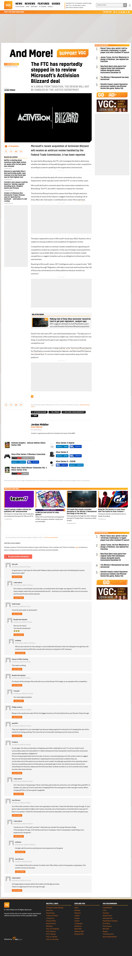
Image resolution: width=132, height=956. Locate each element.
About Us (49, 910)
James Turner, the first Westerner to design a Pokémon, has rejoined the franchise (114, 59)
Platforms (77, 926)
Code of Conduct (52, 915)
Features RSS (79, 931)
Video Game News (12, 64)
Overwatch (48, 200)
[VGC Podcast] (117, 12)
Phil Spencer (86, 351)
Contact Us (50, 918)
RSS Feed (49, 926)
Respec (105, 931)
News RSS (77, 929)
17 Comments (13, 146)
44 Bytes (17, 938)
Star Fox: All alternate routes (76, 5)
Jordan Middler (9, 90)
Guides (56, 4)
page (77, 547)
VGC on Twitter (51, 937)
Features (43, 4)
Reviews (30, 4)
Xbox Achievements (110, 937)
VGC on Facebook (52, 929)
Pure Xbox (106, 923)
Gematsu (106, 913)
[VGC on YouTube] (124, 12)
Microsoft (35, 185)
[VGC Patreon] (114, 12)
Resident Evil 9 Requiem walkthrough (78, 3)
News (18, 4)
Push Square (107, 926)
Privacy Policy (51, 921)
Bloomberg (47, 161)
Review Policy (51, 923)
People (76, 918)
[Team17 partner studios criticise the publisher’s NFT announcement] (19, 499)
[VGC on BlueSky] (121, 12)
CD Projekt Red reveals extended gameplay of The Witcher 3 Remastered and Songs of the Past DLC (82, 511)
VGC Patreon (51, 931)
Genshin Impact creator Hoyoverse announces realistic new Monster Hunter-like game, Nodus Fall (114, 86)
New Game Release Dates (74, 7)
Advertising (50, 913)
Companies (78, 923)
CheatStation (107, 907)
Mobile (50, 6)
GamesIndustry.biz (68, 334)
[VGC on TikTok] (126, 12)
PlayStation (19, 6)
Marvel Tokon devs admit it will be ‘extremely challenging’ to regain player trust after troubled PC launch (114, 50)
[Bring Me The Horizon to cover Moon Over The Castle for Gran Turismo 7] (113, 499)
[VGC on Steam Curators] (128, 12)
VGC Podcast (51, 934)
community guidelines (51, 537)
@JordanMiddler (36, 430)
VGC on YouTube (52, 939)
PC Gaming (42, 6)
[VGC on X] (119, 12)
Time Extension (108, 934)
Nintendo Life (107, 918)
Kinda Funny (107, 915)
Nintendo (34, 6)
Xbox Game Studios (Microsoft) (74, 412)
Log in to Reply (17, 577)
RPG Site (106, 929)
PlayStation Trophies (110, 921)
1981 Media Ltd (11, 910)
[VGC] (8, 5)
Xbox (27, 6)
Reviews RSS (78, 934)
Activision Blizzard (41, 193)
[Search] (125, 5)
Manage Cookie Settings (54, 907)
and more (81, 200)
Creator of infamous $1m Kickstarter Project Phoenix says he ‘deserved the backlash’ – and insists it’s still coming (15, 197)
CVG (104, 910)
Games (76, 921)
